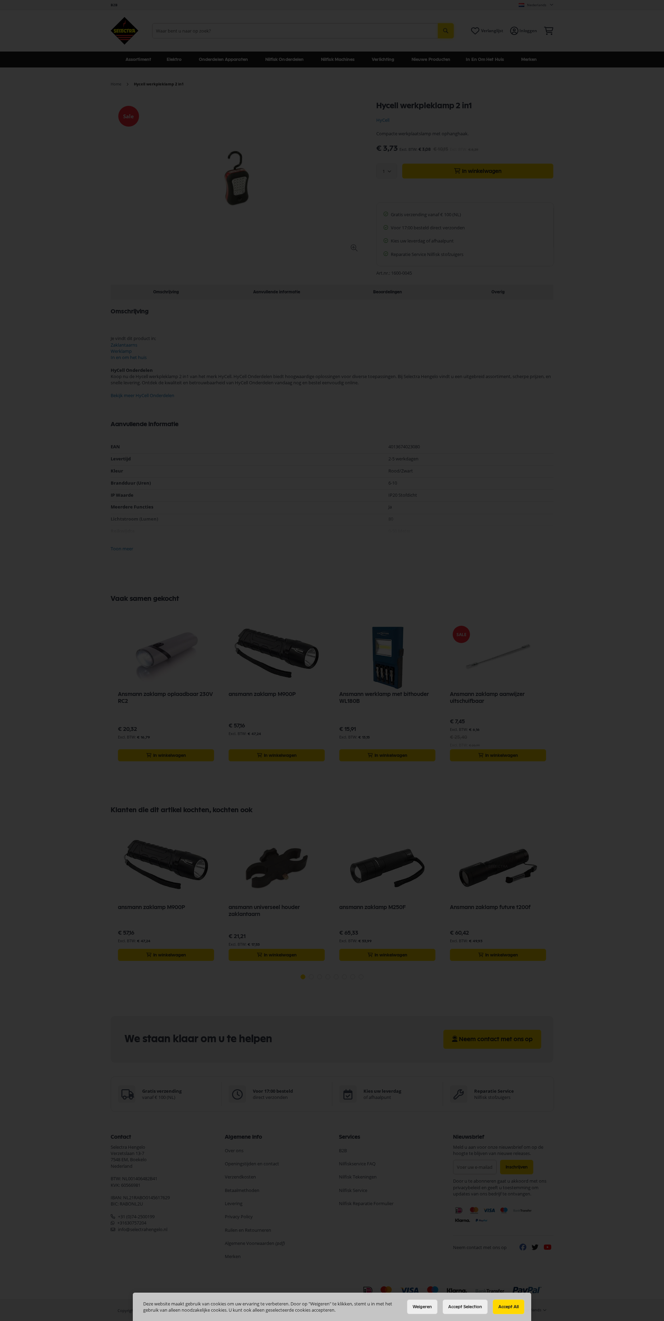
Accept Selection (465, 1307)
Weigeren (422, 1307)
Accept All (508, 1307)
